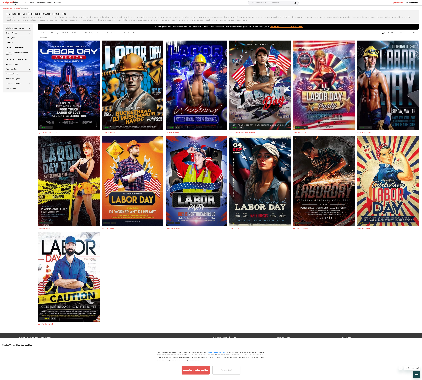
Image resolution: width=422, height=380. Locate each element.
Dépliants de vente (13, 84)
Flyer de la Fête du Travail (49, 133)
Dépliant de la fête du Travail (242, 133)
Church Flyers (11, 33)
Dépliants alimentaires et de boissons (17, 53)
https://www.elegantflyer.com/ (216, 352)
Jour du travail (108, 228)
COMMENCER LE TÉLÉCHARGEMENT (286, 27)
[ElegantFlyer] (11, 3)
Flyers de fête (11, 69)
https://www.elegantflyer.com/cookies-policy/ (217, 355)
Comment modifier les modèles (48, 3)
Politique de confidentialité (192, 360)
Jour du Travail (299, 133)
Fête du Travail (108, 133)
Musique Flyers (12, 64)
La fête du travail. (45, 324)
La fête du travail (300, 228)
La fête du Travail (364, 133)
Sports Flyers (11, 89)
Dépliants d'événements (15, 47)
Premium (399, 3)
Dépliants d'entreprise (15, 28)
